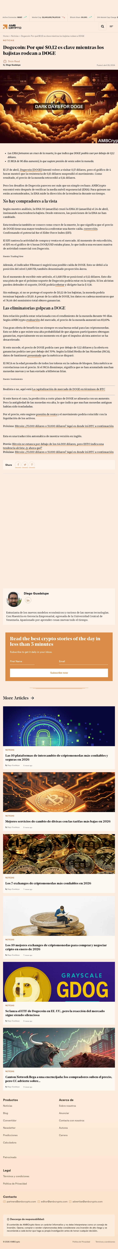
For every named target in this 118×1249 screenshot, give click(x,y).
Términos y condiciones (16, 1176)
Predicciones (10, 1135)
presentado (34, 355)
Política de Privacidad (15, 1184)
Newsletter (9, 1128)
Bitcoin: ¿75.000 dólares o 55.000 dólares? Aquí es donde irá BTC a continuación (64, 426)
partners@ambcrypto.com (21, 1202)
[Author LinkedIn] (28, 600)
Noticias (8, 41)
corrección (90, 228)
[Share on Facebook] (18, 465)
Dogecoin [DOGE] (31, 169)
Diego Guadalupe (13, 65)
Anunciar (64, 1113)
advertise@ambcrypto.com (88, 1202)
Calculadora (9, 1143)
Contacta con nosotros (71, 1121)
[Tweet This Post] (25, 465)
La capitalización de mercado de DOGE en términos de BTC (68, 389)
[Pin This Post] (32, 465)
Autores (63, 1128)
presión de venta (46, 414)
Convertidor (9, 1121)
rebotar (59, 284)
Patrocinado (9, 1157)
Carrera (63, 1135)
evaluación (33, 319)
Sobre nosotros (67, 1106)
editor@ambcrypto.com (54, 1202)
